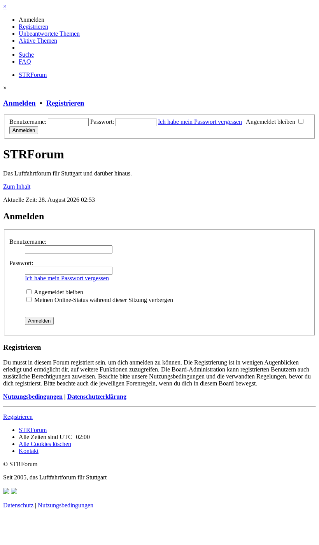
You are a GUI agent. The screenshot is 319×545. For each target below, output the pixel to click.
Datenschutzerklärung (96, 396)
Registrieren (65, 103)
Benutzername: (27, 241)
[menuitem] (31, 19)
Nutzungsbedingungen (33, 396)
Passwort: (21, 263)
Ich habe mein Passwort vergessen (200, 121)
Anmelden (19, 103)
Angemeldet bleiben (271, 121)
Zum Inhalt (16, 186)
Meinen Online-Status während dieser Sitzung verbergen (103, 300)
